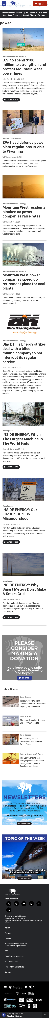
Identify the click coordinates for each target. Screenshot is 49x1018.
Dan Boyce (6, 524)
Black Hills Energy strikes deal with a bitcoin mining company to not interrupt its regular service (24, 353)
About (7, 928)
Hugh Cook (6, 367)
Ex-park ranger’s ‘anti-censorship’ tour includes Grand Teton (31, 741)
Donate (40, 4)
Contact (8, 933)
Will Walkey (6, 157)
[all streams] (45, 1015)
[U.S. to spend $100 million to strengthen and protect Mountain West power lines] (23, 39)
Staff (7, 951)
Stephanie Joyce (8, 449)
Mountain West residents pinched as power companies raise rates (24, 211)
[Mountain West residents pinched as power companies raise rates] (23, 187)
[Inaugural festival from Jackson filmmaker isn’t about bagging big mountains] (11, 701)
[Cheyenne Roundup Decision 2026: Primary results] (11, 721)
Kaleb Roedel (7, 79)
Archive (8, 972)
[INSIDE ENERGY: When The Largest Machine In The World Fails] (23, 414)
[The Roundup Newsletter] (24, 802)
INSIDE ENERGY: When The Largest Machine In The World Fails (23, 439)
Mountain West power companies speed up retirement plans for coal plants (24, 281)
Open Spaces (8, 431)
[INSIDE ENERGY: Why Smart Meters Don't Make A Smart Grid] (23, 564)
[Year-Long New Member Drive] (24, 657)
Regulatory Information (14, 956)
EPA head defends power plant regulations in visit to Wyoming (24, 147)
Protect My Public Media (14, 967)
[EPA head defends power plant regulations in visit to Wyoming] (23, 122)
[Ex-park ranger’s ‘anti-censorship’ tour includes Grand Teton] (11, 739)
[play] (3, 1015)
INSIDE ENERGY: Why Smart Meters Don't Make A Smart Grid (24, 589)
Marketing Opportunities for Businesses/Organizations (16, 945)
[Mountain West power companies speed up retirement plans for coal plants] (23, 254)
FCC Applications (11, 961)
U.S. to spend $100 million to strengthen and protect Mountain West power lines (24, 66)
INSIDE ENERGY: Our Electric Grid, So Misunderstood (20, 514)
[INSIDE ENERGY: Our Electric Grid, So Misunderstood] (23, 489)
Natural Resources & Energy (14, 56)
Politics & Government (12, 139)
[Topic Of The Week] (24, 856)
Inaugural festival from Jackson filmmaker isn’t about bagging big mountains (33, 704)
